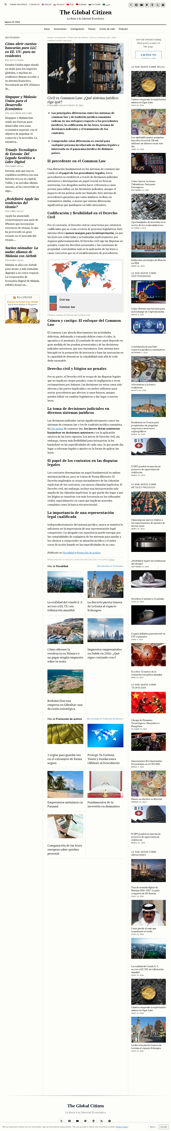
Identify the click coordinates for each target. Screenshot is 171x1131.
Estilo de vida (107, 29)
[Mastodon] (147, 5)
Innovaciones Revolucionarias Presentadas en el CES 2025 (146, 763)
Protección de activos (78, 37)
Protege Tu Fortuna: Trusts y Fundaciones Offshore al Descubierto (104, 759)
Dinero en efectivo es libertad (146, 799)
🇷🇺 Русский (95, 4)
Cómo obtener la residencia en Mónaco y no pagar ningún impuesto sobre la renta (65, 655)
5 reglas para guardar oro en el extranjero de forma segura (64, 759)
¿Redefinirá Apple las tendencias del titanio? (22, 203)
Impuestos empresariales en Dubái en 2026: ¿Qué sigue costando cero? (105, 653)
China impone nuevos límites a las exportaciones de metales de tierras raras (148, 522)
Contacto (34, 4)
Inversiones (60, 29)
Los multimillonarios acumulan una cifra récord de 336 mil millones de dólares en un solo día (147, 142)
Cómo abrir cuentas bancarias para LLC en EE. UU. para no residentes (21, 50)
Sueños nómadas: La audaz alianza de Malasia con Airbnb (21, 252)
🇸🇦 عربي (106, 4)
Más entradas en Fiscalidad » (110, 566)
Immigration (77, 29)
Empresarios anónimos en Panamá (65, 804)
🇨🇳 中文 (70, 4)
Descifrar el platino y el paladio (147, 598)
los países (57, 428)
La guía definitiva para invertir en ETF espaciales (148, 635)
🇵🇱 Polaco (58, 4)
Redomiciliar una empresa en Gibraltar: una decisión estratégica (64, 705)
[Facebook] (136, 5)
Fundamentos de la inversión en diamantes (104, 804)
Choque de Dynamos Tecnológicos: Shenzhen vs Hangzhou (145, 723)
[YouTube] (142, 5)
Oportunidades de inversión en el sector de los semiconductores (148, 224)
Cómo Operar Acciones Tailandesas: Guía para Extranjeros (143, 184)
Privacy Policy (122, 1126)
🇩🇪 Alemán (81, 4)
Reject (153, 1126)
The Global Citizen (86, 12)
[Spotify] (163, 5)
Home (50, 37)
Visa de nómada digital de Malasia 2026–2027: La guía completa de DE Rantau (145, 890)
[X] (131, 5)
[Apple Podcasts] (152, 5)
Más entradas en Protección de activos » (105, 718)
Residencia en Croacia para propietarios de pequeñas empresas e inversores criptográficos (145, 427)
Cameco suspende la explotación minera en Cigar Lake (148, 101)
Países (92, 29)
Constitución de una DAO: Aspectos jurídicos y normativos (148, 348)
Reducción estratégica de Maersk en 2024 (148, 262)
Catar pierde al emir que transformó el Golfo (143, 930)
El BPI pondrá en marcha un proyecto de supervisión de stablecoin (145, 469)
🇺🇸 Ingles (46, 4)
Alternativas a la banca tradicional (143, 386)
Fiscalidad (68, 552)
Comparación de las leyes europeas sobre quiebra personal (64, 849)
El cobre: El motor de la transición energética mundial (146, 673)
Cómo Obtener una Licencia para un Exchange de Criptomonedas (148, 310)
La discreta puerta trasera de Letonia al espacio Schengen (105, 606)
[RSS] (158, 5)
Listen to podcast (148, 57)
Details (111, 559)
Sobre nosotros (18, 4)
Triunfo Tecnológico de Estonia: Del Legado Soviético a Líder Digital (21, 156)
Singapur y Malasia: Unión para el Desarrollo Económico (21, 103)
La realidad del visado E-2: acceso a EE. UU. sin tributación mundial (65, 606)
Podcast (123, 29)
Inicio (47, 29)
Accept (164, 1126)
